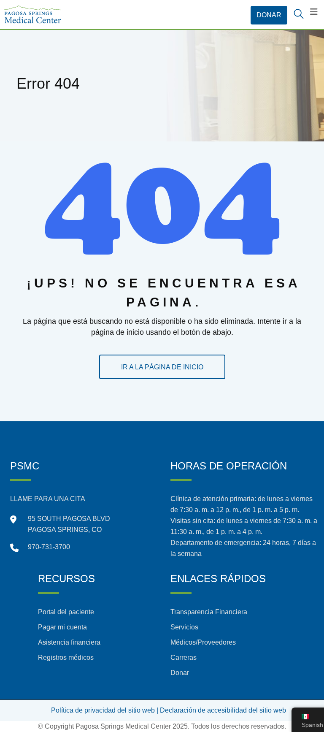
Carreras (183, 657)
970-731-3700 (49, 546)
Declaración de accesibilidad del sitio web (223, 710)
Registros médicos (66, 657)
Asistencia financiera (69, 642)
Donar (179, 672)
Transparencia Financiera (208, 611)
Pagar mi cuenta (62, 627)
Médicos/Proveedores (203, 642)
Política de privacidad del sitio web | (104, 710)
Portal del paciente (66, 611)
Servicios (184, 627)
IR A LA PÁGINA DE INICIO (162, 367)
